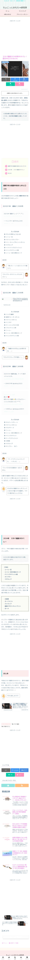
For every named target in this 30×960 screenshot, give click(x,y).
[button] (19, 84)
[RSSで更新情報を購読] (22, 785)
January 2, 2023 (9, 411)
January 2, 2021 (9, 223)
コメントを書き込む (16, 937)
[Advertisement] (15, 37)
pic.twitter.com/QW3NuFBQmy (14, 379)
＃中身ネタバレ (6, 726)
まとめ (10, 173)
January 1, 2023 (9, 386)
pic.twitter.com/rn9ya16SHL (13, 216)
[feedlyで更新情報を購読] (8, 785)
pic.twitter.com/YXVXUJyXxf (13, 404)
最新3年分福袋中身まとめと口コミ (17, 166)
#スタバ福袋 (16, 724)
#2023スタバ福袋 (9, 394)
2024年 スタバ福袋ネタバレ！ (16, 170)
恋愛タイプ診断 (6, 724)
